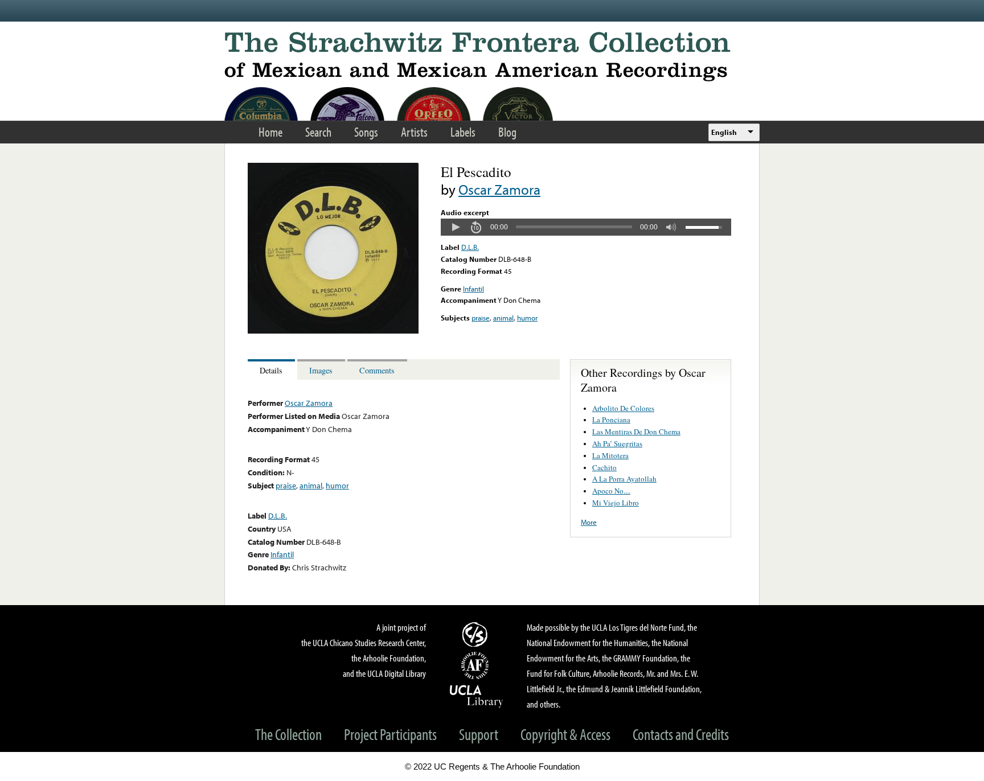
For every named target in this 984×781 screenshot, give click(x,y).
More (589, 522)
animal (503, 317)
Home (270, 132)
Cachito (604, 467)
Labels (462, 132)
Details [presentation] (271, 370)
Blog (507, 132)
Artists (414, 132)
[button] (455, 227)
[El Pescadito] (333, 330)
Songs (366, 132)
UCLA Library (476, 695)
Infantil (473, 288)
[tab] (272, 369)
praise (481, 317)
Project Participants (390, 734)
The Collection (288, 734)
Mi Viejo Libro (615, 503)
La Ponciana (611, 419)
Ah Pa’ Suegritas (617, 443)
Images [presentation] (321, 370)
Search (318, 132)
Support (478, 734)
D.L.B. (470, 247)
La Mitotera (610, 455)
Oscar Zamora (499, 189)
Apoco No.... (611, 491)
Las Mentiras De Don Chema (636, 431)
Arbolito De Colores (623, 408)
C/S (476, 634)
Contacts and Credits (681, 734)
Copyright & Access (565, 734)
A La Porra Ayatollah (624, 479)
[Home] (492, 56)
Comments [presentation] (377, 370)
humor (527, 317)
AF (476, 665)
